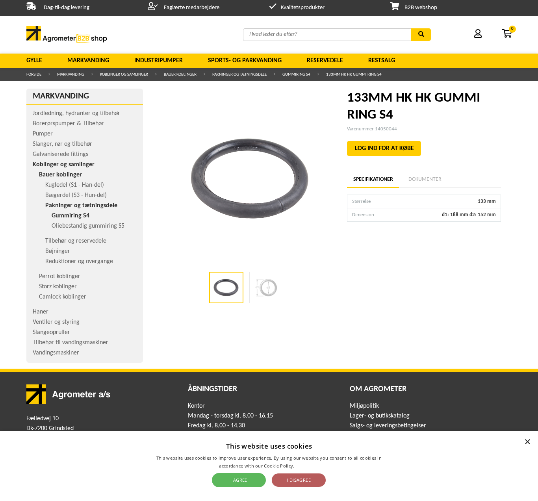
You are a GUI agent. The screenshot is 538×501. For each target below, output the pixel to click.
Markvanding (88, 61)
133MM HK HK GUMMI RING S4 (354, 74)
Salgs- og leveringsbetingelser (388, 426)
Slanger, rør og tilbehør (62, 144)
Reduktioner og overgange (79, 261)
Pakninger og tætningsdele (239, 74)
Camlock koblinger (62, 297)
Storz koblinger (58, 287)
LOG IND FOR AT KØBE (384, 148)
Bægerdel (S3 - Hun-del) (76, 195)
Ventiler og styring (56, 322)
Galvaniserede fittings (60, 154)
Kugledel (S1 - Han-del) (74, 185)
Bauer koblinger (180, 74)
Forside (33, 74)
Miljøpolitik (364, 406)
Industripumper (158, 61)
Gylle (34, 61)
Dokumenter (425, 179)
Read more (307, 466)
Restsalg (381, 61)
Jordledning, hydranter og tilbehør (76, 113)
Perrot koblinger (59, 276)
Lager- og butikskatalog (380, 416)
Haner (40, 312)
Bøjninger (57, 251)
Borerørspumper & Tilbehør (68, 124)
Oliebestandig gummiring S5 (88, 226)
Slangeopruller (51, 332)
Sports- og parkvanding (245, 61)
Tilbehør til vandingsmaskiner (70, 343)
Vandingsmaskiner (56, 353)
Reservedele (325, 61)
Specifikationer (373, 179)
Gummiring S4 (296, 74)
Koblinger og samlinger (124, 74)
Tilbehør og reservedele (75, 241)
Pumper (43, 134)
